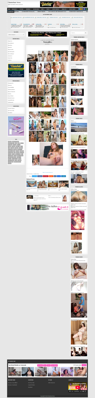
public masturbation (12, 157)
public (15, 155)
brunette (17, 146)
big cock (14, 144)
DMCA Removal (51, 382)
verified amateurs (17, 161)
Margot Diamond (11, 91)
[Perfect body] (79, 131)
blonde (9, 146)
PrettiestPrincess (74, 68)
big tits (18, 144)
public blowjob (20, 155)
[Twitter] (79, 9)
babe (18, 143)
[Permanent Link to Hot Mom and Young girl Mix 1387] (32, 184)
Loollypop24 (10, 102)
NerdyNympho (11, 51)
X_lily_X (73, 78)
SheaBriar (10, 45)
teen (16, 160)
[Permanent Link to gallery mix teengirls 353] (53, 184)
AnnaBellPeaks (11, 100)
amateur (9, 141)
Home (9, 9)
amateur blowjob (15, 141)
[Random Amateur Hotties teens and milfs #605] (79, 207)
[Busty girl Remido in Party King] (79, 145)
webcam (9, 163)
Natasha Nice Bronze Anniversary (78, 346)
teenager (19, 160)
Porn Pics (52, 40)
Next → (49, 195)
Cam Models (28, 9)
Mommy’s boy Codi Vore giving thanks (79, 160)
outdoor (21, 152)
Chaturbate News (14, 2)
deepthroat (10, 149)
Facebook (40, 176)
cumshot (20, 147)
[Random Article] (84, 9)
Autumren (10, 55)
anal (16, 143)
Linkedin (64, 176)
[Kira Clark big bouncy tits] (79, 344)
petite (13, 154)
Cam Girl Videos (11, 108)
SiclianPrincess (11, 98)
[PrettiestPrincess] (77, 75)
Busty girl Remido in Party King (77, 133)
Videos (42, 9)
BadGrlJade (73, 97)
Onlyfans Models (36, 9)
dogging (15, 149)
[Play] (70, 391)
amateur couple (11, 143)
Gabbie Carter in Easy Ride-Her (77, 292)
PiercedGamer (11, 53)
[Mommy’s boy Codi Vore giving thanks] (79, 169)
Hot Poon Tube (11, 110)
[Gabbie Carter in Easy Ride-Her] (79, 317)
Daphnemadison (11, 89)
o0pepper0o (10, 83)
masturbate (10, 152)
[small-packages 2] (76, 253)
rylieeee (10, 60)
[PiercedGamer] (77, 95)
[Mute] (83, 391)
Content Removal (72, 9)
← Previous (36, 195)
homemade (21, 151)
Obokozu (10, 85)
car (9, 147)
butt (21, 146)
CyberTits (10, 58)
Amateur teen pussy (75, 231)
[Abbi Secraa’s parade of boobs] (79, 290)
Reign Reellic (10, 49)
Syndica (9, 93)
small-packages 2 (74, 241)
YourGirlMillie (11, 87)
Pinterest (46, 176)
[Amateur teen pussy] (76, 239)
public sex (19, 157)
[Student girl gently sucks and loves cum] (79, 158)
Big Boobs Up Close (75, 190)
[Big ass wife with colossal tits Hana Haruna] (79, 278)
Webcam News (14, 9)
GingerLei (10, 41)
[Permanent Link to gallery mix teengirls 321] (64, 184)
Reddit (51, 176)
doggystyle (20, 149)
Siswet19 (10, 47)
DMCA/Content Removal (48, 172)
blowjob (13, 146)
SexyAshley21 (11, 43)
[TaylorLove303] (77, 114)
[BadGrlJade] (76, 104)
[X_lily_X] (77, 85)
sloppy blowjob (11, 160)
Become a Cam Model (12, 384)
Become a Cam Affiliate (12, 382)
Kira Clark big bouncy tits (76, 319)
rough (20, 158)
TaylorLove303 (74, 106)
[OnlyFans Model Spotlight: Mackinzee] (78, 60)
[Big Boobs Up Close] (79, 201)
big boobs (10, 144)
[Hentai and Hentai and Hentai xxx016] (77, 229)
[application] (77, 387)
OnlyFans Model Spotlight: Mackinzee (79, 40)
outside (9, 154)
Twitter (35, 176)
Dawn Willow (10, 95)
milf (14, 152)
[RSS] (81, 9)
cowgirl (12, 147)
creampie (16, 147)
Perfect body (73, 122)
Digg (59, 176)
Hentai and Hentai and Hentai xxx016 (78, 209)
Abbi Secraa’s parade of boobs (77, 280)
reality (9, 158)
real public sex (14, 158)
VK (55, 176)
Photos (48, 9)
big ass (22, 143)
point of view (18, 154)
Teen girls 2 (47, 42)
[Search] (83, 9)
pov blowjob (10, 155)
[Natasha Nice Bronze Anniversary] (79, 355)
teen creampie (10, 161)
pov (22, 154)
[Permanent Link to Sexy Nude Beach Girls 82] (42, 184)
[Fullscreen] (85, 391)
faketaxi (17, 151)
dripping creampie (11, 151)
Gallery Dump (47, 40)
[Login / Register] (86, 9)
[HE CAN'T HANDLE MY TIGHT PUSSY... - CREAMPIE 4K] (79, 182)
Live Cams (21, 9)
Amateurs (43, 40)
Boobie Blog (73, 259)
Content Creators (55, 9)
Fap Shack (10, 112)
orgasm (17, 152)
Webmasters (64, 9)
